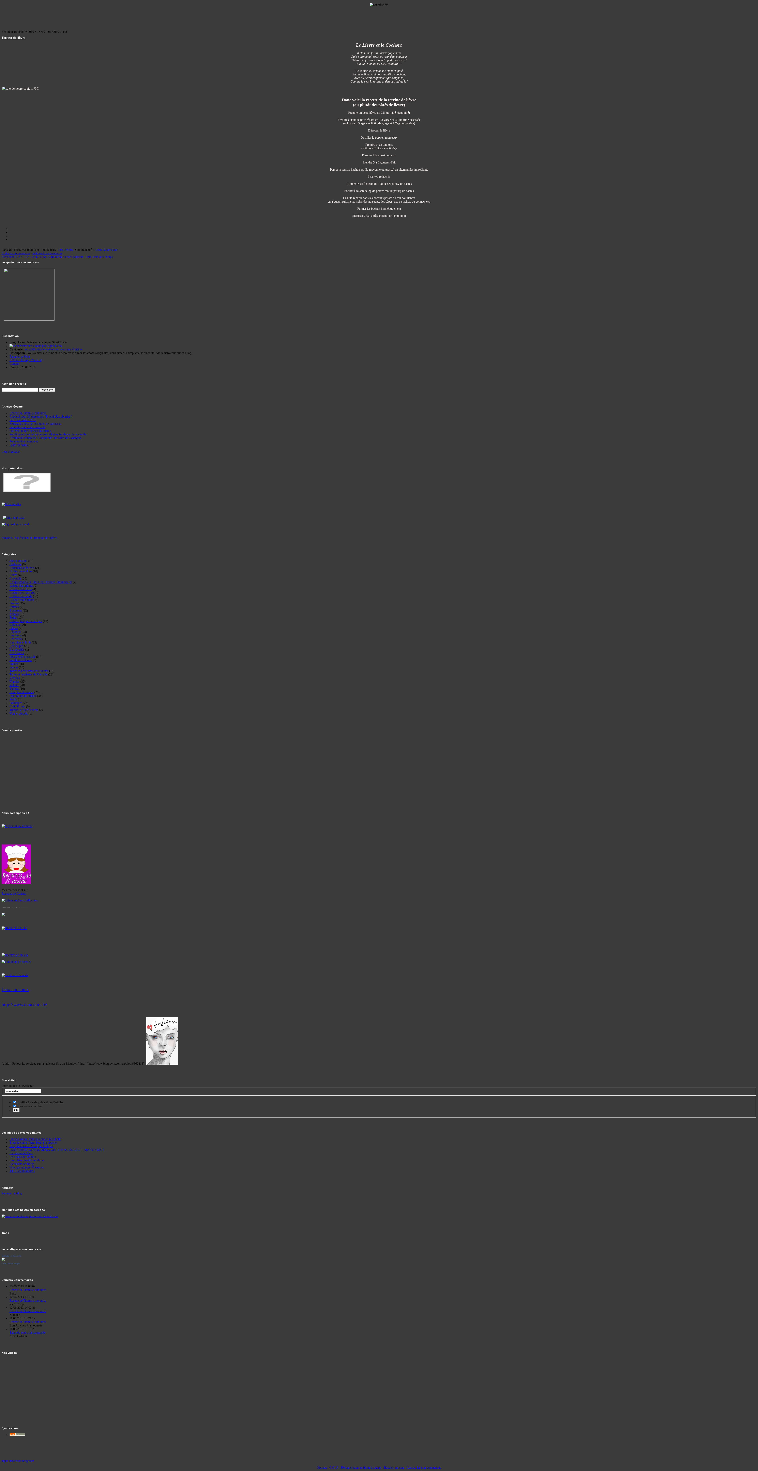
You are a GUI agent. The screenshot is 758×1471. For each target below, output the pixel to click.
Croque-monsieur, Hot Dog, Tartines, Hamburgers (40, 582)
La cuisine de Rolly (21, 1164)
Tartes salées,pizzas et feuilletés (28, 671)
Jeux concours (18, 560)
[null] (11, 504)
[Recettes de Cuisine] (15, 955)
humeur (60, 349)
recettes (50, 349)
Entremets (15, 610)
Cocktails (15, 578)
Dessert (14, 603)
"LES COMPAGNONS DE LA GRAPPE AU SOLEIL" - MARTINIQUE (56, 1149)
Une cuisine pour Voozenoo (26, 1167)
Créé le (14, 367)
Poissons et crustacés (22, 656)
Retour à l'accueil (61, 256)
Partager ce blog (19, 356)
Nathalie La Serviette (11, 1256)
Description (17, 353)
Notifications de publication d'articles (40, 1102)
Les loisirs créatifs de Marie (26, 1160)
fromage (14, 614)
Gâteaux (14, 624)
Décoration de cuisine (23, 695)
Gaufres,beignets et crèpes (25, 621)
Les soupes (16, 646)
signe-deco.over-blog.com (18, 1461)
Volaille (14, 685)
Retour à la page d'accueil (25, 360)
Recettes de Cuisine (14, 893)
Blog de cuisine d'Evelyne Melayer (31, 1146)
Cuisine (77, 349)
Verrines (14, 678)
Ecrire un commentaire (16, 253)
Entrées (14, 607)
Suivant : (93, 256)
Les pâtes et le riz (20, 642)
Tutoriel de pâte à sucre (23, 710)
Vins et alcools (18, 713)
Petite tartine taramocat (23, 441)
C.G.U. (334, 1467)
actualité (30, 349)
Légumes (15, 631)
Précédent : (26, 256)
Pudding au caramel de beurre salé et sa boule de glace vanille (47, 434)
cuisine (40, 349)
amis (68, 349)
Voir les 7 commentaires (47, 253)
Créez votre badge (11, 1263)
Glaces (13, 628)
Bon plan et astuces (21, 692)
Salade (13, 663)
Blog (12, 342)
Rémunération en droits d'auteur (361, 1467)
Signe (13, 907)
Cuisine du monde (20, 596)
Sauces (13, 667)
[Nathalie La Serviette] (3, 1259)
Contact (14, 363)
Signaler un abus (393, 1467)
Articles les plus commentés (423, 1467)
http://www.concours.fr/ (24, 1004)
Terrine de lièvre (13, 37)
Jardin (13, 699)
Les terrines (65, 249)
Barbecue (15, 564)
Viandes (14, 681)
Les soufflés (16, 649)
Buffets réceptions (20, 571)
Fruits (13, 617)
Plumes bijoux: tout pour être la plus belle (35, 1139)
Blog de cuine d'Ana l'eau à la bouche (33, 1142)
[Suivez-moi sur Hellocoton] (20, 900)
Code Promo (17, 706)
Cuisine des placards (22, 592)
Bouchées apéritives (21, 567)
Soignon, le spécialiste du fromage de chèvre (29, 537)
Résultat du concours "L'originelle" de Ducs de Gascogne (45, 438)
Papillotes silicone (20, 660)
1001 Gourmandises (22, 1171)
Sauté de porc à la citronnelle (27, 427)
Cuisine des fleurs (20, 589)
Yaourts (14, 688)
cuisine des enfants (21, 585)
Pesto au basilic (19, 445)
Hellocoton (23, 907)
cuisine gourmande (106, 249)
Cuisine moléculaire (21, 599)
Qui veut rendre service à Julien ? (30, 430)
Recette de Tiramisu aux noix (27, 413)
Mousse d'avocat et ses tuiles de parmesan (35, 423)
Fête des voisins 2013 (22, 420)
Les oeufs (15, 639)
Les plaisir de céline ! (22, 1156)
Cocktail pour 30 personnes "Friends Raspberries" (40, 416)
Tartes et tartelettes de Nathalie (28, 674)
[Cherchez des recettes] (16, 961)
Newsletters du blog (29, 1106)
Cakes (13, 575)
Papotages (15, 703)
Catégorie (16, 349)
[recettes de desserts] (15, 975)
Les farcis (15, 635)
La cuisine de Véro (21, 1153)
